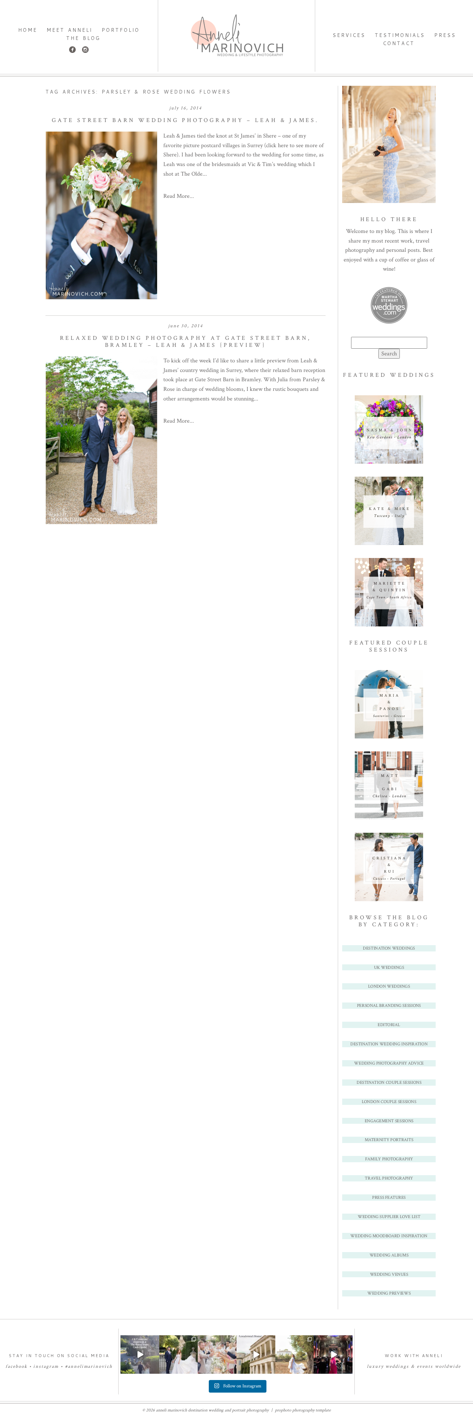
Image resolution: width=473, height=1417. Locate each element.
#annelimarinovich (89, 1366)
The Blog (83, 38)
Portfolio (121, 30)
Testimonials (400, 35)
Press (445, 35)
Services (349, 35)
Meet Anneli (69, 30)
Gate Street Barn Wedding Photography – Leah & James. (185, 120)
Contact (399, 43)
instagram (46, 1366)
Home (27, 30)
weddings (397, 1366)
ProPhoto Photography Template (303, 1410)
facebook (16, 1366)
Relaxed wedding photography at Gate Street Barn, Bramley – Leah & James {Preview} (185, 342)
